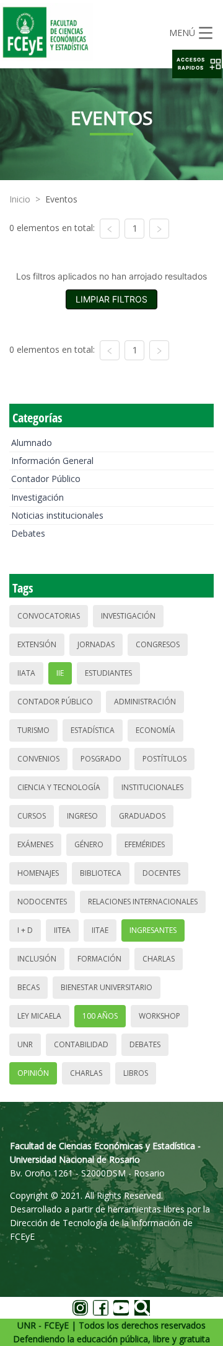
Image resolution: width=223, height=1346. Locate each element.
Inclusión (36, 958)
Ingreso (82, 816)
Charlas (158, 958)
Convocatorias (48, 616)
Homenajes (38, 873)
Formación (99, 958)
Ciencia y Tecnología (58, 787)
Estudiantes (108, 673)
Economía (155, 730)
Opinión (33, 1073)
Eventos (61, 199)
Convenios (38, 758)
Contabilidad (81, 1044)
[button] (197, 64)
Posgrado (101, 758)
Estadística (93, 730)
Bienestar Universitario (106, 987)
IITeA (62, 930)
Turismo (33, 730)
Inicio (19, 199)
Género (88, 844)
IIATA (26, 673)
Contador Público (46, 478)
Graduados (142, 816)
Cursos (31, 816)
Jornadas (96, 644)
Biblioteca (100, 873)
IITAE (100, 930)
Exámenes (35, 844)
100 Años (100, 1016)
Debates (28, 533)
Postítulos (164, 758)
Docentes (161, 873)
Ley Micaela (39, 1016)
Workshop (159, 1016)
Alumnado (31, 442)
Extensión (36, 644)
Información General (52, 460)
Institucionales (152, 787)
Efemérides (145, 844)
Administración (145, 701)
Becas (28, 987)
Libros (135, 1073)
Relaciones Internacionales (143, 901)
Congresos (158, 644)
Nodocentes (42, 901)
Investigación (37, 497)
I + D (25, 930)
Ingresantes (153, 930)
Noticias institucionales (57, 515)
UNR (25, 1044)
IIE (60, 673)
